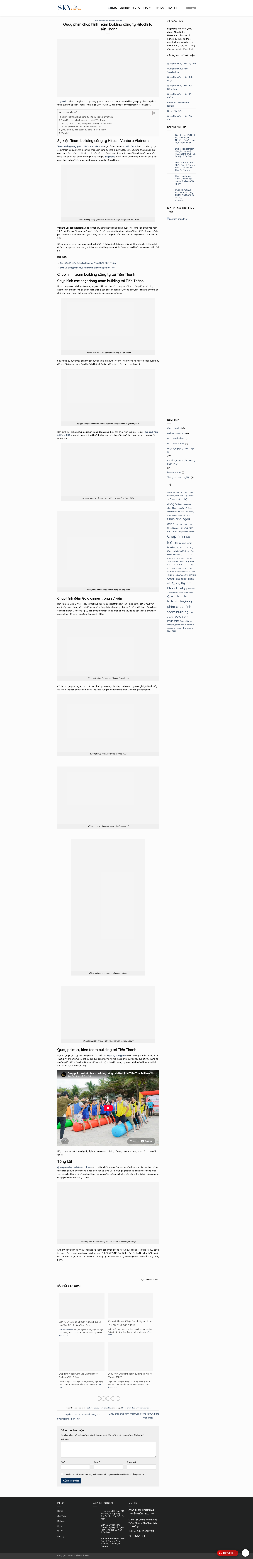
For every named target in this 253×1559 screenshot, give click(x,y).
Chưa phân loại (174, 428)
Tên (63, 1462)
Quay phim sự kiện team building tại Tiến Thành (83, 129)
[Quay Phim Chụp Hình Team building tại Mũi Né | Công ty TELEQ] (131, 1357)
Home (114, 8)
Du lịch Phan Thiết (176, 443)
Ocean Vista (190, 575)
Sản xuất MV (178, 628)
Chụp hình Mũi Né (184, 515)
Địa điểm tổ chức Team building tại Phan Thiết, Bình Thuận (88, 263)
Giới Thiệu (125, 8)
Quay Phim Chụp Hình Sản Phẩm (179, 96)
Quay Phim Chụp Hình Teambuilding (177, 70)
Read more (63, 1335)
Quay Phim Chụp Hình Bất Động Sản (179, 87)
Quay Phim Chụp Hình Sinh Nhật (180, 79)
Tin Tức (160, 8)
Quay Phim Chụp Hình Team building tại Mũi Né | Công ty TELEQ (130, 1375)
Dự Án (148, 8)
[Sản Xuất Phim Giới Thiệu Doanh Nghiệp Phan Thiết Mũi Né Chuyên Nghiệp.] (131, 1305)
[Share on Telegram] (118, 1398)
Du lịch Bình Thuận (176, 438)
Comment (179, 200)
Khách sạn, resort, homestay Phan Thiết (181, 462)
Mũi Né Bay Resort (178, 575)
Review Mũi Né (174, 472)
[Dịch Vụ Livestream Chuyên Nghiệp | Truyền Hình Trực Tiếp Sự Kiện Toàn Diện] (81, 1305)
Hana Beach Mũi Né (176, 565)
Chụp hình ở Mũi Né (173, 558)
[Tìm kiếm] (179, 8)
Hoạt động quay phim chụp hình (108, 20)
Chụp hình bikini (177, 496)
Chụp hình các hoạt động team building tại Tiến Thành (89, 123)
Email (97, 1462)
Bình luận (65, 1439)
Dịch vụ (136, 8)
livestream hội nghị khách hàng (182, 568)
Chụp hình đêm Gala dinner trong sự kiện (83, 126)
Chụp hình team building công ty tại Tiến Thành (83, 120)
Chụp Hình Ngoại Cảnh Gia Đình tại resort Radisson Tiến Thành (78, 1375)
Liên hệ (172, 8)
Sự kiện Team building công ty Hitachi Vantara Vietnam (86, 117)
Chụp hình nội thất (175, 528)
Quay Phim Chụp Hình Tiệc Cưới (179, 118)
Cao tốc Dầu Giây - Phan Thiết (177, 492)
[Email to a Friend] (103, 1398)
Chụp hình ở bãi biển (186, 555)
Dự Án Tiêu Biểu (174, 111)
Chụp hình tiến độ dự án (178, 551)
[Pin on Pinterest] (108, 1398)
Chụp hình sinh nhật (186, 531)
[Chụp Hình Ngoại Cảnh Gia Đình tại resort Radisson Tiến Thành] (81, 1357)
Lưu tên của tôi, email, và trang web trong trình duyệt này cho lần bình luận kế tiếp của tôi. (105, 1474)
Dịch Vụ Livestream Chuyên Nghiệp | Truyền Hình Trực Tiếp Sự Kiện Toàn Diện (80, 1324)
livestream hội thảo (174, 572)
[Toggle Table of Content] (153, 113)
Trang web (131, 1462)
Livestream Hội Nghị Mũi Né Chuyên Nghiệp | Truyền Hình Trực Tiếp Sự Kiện (185, 139)
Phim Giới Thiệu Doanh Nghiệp (178, 104)
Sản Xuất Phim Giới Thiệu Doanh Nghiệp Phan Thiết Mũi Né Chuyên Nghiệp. (130, 1323)
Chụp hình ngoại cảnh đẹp (184, 524)
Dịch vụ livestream (66, 1330)
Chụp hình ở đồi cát (177, 561)
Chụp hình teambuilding (185, 548)
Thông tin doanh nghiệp (178, 477)
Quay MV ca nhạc (189, 589)
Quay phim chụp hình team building (136, 1408)
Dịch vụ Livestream (176, 433)
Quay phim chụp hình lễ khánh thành (180, 593)
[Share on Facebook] (99, 1398)
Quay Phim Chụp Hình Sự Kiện (181, 63)
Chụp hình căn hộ (179, 508)
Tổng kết (65, 133)
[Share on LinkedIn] (113, 1398)
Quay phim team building (180, 625)
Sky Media (62, 101)
